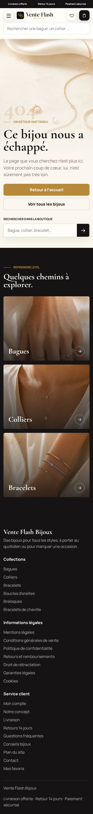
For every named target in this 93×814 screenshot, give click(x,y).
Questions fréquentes (23, 736)
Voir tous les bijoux (46, 204)
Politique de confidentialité (27, 648)
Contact (10, 760)
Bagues (10, 569)
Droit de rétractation (21, 664)
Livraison (11, 719)
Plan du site (14, 752)
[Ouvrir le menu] (8, 15)
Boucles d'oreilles (19, 593)
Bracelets (12, 585)
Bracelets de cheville (22, 609)
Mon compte (14, 703)
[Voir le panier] (84, 15)
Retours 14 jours (17, 728)
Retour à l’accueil (46, 189)
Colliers (10, 577)
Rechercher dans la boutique (28, 219)
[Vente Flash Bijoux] (40, 15)
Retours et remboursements (29, 656)
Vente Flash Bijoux (27, 532)
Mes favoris (13, 768)
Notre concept (16, 711)
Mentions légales (18, 632)
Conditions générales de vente (31, 640)
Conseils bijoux (17, 744)
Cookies (10, 681)
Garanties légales (19, 672)
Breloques (12, 601)
